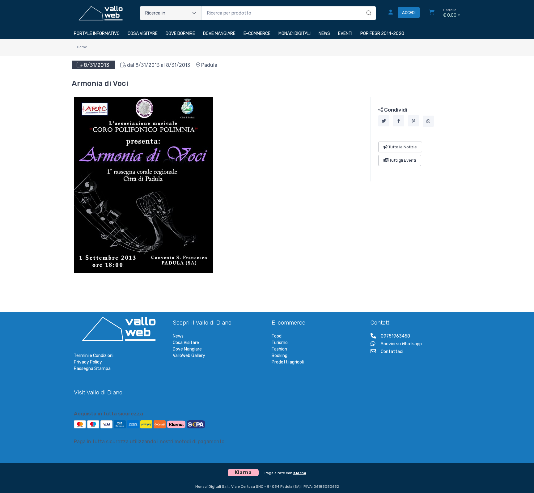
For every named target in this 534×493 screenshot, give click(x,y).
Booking (279, 355)
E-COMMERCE (257, 33)
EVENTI (345, 33)
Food (277, 336)
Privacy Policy (88, 362)
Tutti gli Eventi (402, 160)
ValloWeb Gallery (189, 355)
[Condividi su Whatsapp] (428, 121)
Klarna (299, 473)
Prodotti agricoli (288, 362)
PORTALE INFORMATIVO (97, 33)
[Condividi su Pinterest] (413, 120)
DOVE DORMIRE (180, 33)
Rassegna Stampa (92, 368)
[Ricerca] (368, 6)
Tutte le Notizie (402, 147)
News (178, 336)
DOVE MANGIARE (219, 33)
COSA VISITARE (143, 33)
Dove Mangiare (187, 349)
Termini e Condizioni (93, 355)
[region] (415, 139)
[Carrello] (432, 13)
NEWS (324, 33)
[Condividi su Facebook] (398, 120)
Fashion (279, 349)
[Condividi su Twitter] (383, 120)
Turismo (280, 342)
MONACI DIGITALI (294, 33)
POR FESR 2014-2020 (382, 33)
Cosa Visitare (186, 342)
